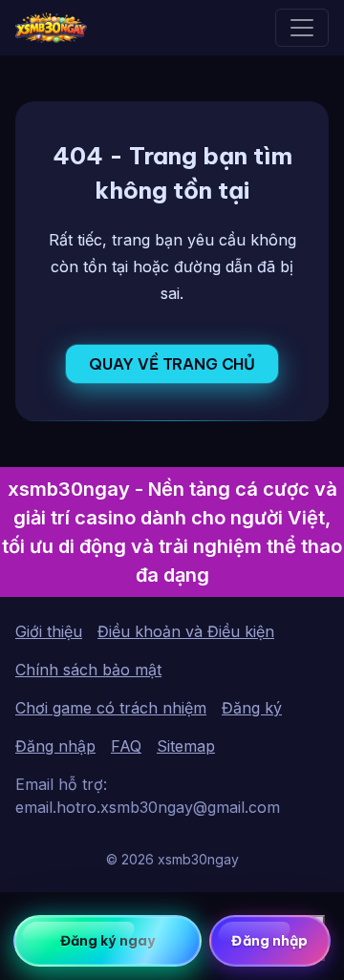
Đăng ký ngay (107, 940)
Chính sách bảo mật (88, 669)
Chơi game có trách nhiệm (110, 707)
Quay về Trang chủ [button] (172, 363)
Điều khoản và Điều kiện (185, 631)
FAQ (126, 746)
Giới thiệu (48, 631)
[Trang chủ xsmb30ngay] (51, 28)
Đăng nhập (55, 746)
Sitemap (186, 746)
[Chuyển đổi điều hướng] (302, 28)
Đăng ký (252, 707)
